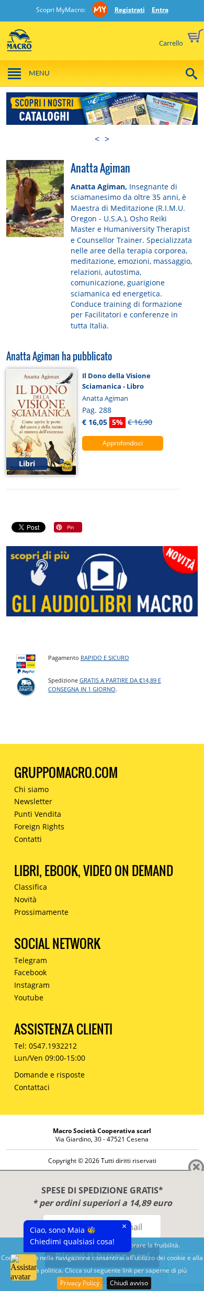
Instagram (32, 985)
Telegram (30, 960)
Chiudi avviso (129, 1282)
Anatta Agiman (105, 398)
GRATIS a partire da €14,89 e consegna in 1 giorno (104, 684)
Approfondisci (123, 443)
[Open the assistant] (23, 1267)
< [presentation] (97, 139)
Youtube (28, 997)
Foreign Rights (39, 826)
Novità (25, 899)
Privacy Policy (79, 1282)
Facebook (30, 972)
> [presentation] (107, 139)
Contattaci (32, 1087)
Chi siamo (31, 789)
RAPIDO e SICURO (105, 657)
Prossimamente (41, 912)
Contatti (28, 839)
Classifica (30, 887)
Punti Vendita (37, 814)
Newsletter (33, 801)
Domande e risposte (49, 1075)
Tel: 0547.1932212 (45, 1046)
